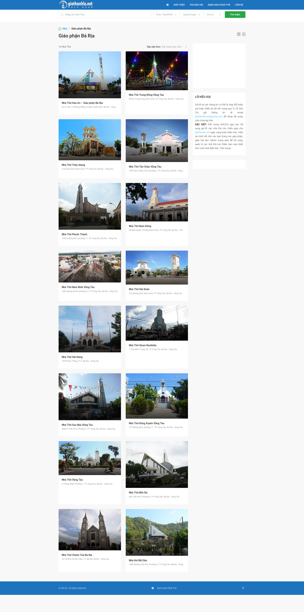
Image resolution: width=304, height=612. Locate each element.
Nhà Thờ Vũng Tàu (72, 479)
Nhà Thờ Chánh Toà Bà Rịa (77, 555)
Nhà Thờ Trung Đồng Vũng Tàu (146, 94)
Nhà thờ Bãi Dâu (138, 560)
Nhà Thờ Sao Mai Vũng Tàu (77, 424)
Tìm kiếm (235, 14)
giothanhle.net (202, 132)
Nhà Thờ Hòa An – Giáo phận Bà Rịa (82, 102)
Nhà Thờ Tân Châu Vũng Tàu (145, 166)
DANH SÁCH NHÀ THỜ (219, 4)
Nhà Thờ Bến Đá (138, 492)
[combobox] (166, 14)
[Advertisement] (219, 65)
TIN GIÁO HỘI (196, 4)
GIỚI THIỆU (179, 4)
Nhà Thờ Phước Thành (74, 234)
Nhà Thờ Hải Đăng (72, 357)
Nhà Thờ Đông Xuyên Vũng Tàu (146, 423)
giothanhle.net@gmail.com (209, 116)
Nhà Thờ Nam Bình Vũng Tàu (78, 287)
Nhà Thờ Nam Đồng (140, 226)
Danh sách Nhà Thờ (166, 588)
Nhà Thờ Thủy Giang (73, 164)
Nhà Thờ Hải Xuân (139, 289)
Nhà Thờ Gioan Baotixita (142, 345)
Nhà (65, 28)
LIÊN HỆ (239, 4)
